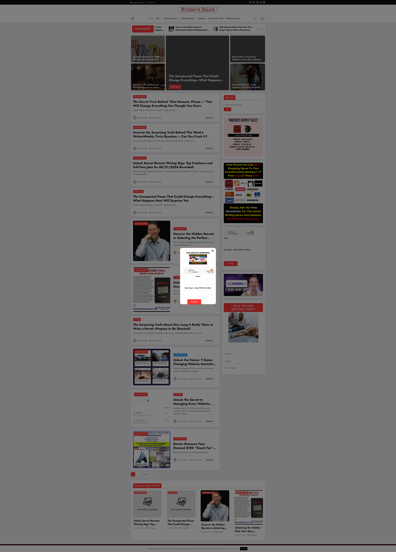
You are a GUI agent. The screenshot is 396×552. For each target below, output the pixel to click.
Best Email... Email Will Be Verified (198, 288)
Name (198, 276)
